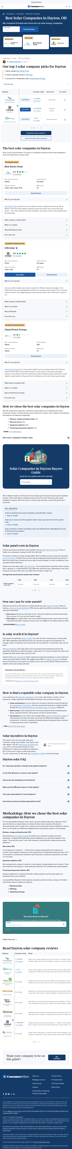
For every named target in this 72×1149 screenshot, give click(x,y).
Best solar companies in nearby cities (18, 438)
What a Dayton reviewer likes (15, 220)
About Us (35, 1076)
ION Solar (29, 75)
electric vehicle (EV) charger (56, 716)
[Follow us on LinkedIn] (14, 1094)
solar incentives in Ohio (36, 753)
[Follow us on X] (11, 1094)
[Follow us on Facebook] (3, 1094)
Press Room (55, 1087)
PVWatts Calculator (52, 659)
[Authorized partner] (16, 248)
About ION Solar (10, 311)
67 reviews (36, 120)
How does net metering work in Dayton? (19, 780)
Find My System (29, 29)
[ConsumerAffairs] (36, 6)
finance (49, 606)
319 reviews (37, 101)
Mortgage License (38, 1080)
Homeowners (10, 14)
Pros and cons (10, 235)
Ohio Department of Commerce (20, 705)
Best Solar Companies (33, 14)
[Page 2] (37, 590)
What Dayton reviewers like (15, 383)
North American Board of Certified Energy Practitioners (37, 707)
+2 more (23, 62)
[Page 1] (34, 590)
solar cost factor (29, 566)
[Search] (66, 6)
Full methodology (15, 432)
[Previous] (31, 128)
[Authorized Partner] (17, 106)
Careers (35, 1087)
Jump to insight (12, 515)
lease (56, 606)
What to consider (11, 225)
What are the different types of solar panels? (21, 787)
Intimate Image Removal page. (42, 1142)
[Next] (41, 128)
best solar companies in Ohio (28, 697)
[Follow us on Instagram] (6, 1094)
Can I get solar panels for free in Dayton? (19, 794)
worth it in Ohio (27, 638)
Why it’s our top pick (12, 199)
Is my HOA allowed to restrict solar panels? (20, 773)
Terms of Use (37, 1083)
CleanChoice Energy (37, 78)
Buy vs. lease (20, 624)
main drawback (11, 649)
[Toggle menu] (2, 6)
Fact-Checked (25, 58)
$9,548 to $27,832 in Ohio (49, 550)
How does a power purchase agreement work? (22, 801)
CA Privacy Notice (57, 1083)
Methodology (8, 84)
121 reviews (37, 111)
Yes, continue (57, 1057)
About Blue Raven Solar (13, 230)
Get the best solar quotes (16, 726)
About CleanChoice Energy (15, 393)
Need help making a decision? (36, 133)
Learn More (25, 99)
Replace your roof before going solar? (27, 681)
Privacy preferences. (36, 2)
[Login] (69, 6)
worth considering (18, 657)
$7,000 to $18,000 (9, 558)
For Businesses (56, 1080)
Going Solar (20, 14)
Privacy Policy (56, 1076)
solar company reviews (20, 836)
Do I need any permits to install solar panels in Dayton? (25, 766)
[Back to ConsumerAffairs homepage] (3, 14)
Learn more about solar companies (36, 138)
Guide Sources (9, 939)
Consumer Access (14, 1111)
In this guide (26, 482)
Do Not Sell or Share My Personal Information (40, 1092)
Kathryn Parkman (15, 61)
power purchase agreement (19, 608)
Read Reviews (36, 193)
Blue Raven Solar (22, 71)
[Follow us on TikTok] (8, 1094)
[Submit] (64, 924)
